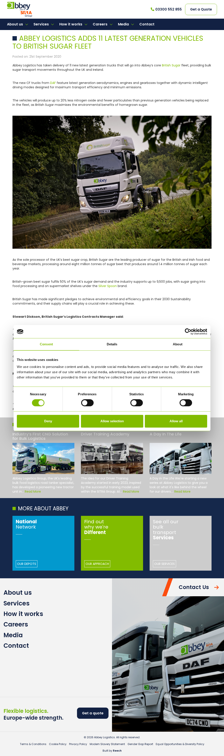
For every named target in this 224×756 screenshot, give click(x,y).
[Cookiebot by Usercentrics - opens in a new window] (188, 331)
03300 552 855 (168, 9)
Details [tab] (112, 344)
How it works (71, 24)
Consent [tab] (46, 344)
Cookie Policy (57, 744)
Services (41, 24)
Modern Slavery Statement (107, 744)
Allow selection (112, 421)
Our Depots (26, 564)
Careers (100, 24)
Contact (146, 24)
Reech (117, 750)
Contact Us (194, 587)
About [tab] (177, 344)
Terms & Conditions (33, 744)
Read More (33, 491)
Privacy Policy (78, 744)
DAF (53, 83)
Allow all (176, 421)
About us (15, 24)
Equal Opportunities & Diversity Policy (180, 744)
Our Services (164, 564)
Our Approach (97, 564)
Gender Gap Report (140, 744)
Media (124, 24)
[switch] (87, 402)
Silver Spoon (107, 286)
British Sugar (171, 65)
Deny (48, 421)
